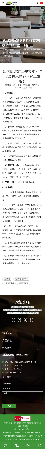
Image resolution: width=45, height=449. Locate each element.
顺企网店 (36, 439)
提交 (9, 406)
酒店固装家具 (23, 283)
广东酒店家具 (9, 283)
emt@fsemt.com (15, 372)
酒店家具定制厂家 (21, 279)
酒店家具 (7, 279)
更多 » (39, 349)
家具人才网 (12, 439)
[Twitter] (13, 320)
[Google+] (25, 320)
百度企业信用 (34, 436)
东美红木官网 (23, 436)
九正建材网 (21, 439)
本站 (30, 88)
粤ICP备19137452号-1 (22, 429)
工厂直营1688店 (17, 433)
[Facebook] (31, 320)
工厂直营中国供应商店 (31, 433)
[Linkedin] (19, 320)
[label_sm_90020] (23, 418)
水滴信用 (28, 439)
